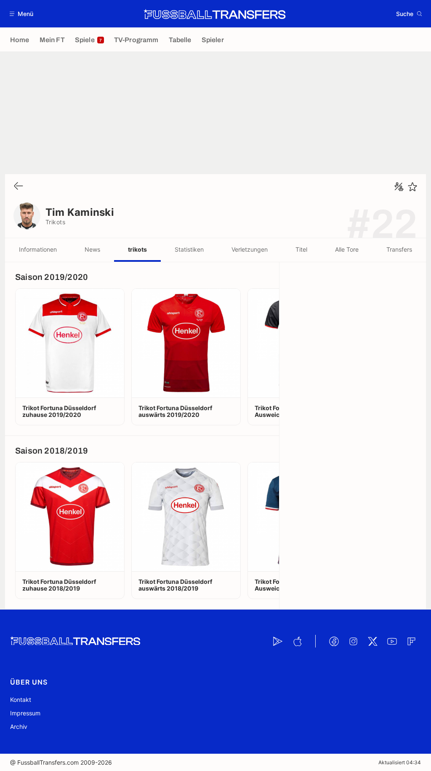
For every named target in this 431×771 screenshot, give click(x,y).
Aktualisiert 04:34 (399, 762)
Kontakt (20, 699)
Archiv (18, 726)
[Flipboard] (411, 641)
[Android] (277, 641)
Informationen (38, 249)
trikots (137, 249)
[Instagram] (353, 641)
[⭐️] (412, 187)
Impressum (25, 713)
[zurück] (18, 186)
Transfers (399, 249)
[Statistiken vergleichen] (399, 187)
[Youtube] (392, 641)
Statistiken (189, 249)
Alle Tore (347, 249)
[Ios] (297, 641)
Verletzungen (249, 249)
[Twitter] (372, 641)
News (92, 249)
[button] (21, 14)
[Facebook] (333, 641)
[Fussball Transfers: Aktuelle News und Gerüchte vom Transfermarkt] (215, 14)
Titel (301, 249)
